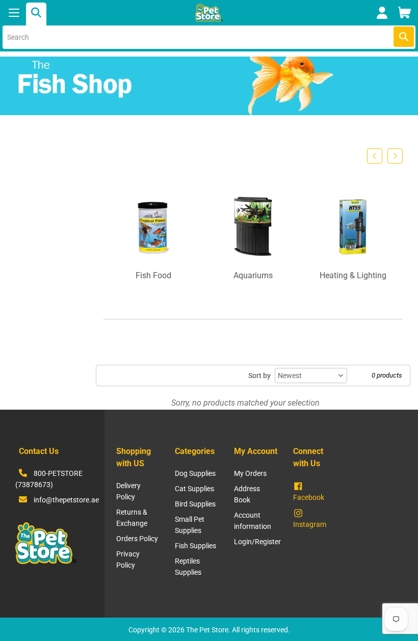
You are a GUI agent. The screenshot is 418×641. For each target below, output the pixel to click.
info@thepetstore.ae (66, 500)
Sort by (259, 375)
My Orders (250, 473)
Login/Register (257, 542)
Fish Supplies (195, 546)
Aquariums (253, 275)
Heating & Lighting (353, 275)
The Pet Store (207, 630)
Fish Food (153, 275)
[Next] (395, 156)
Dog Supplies (195, 473)
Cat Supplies (194, 489)
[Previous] (374, 156)
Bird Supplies (195, 504)
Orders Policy (137, 539)
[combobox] (209, 37)
